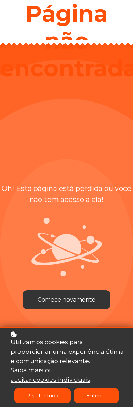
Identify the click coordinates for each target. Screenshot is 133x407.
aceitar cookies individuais (50, 379)
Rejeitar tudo (42, 395)
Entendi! (96, 395)
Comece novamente (66, 299)
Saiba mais (27, 370)
